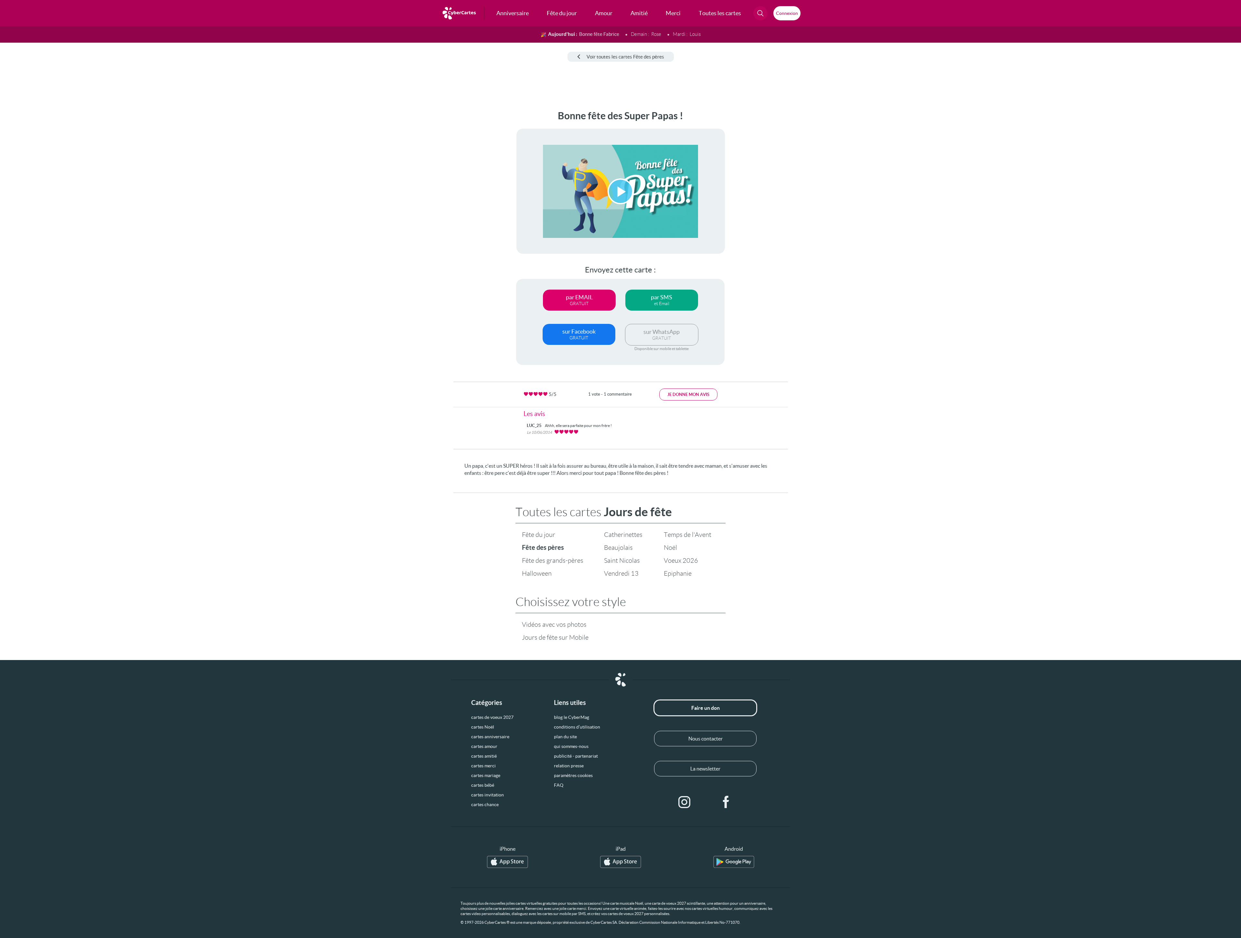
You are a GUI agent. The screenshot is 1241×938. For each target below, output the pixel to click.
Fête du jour (538, 534)
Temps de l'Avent (687, 534)
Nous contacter (705, 738)
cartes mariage (485, 775)
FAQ (558, 785)
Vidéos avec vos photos (554, 624)
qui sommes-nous (571, 746)
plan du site (565, 736)
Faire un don (705, 708)
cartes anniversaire (490, 736)
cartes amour (484, 746)
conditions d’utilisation (577, 727)
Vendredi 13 (621, 573)
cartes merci (483, 765)
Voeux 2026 (681, 560)
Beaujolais (618, 547)
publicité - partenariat (576, 756)
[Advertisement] (53, 207)
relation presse (569, 765)
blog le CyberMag (571, 717)
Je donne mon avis (688, 394)
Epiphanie (678, 573)
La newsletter (705, 769)
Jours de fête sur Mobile (555, 637)
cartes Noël (482, 727)
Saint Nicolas (622, 560)
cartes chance (485, 804)
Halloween (537, 573)
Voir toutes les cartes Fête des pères (625, 56)
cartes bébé (482, 785)
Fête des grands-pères (552, 560)
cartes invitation (487, 794)
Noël (670, 547)
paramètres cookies (573, 775)
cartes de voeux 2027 (492, 717)
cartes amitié (484, 756)
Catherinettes (623, 534)
